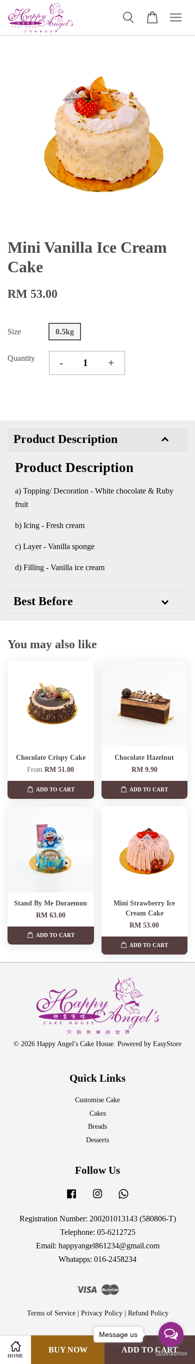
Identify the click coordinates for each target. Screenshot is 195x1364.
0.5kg (65, 331)
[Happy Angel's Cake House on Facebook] (71, 1198)
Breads (97, 1126)
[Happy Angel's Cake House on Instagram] (97, 1198)
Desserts (97, 1140)
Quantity (21, 358)
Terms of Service (51, 1313)
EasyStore (167, 1044)
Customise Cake (97, 1100)
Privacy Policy (101, 1313)
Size (14, 331)
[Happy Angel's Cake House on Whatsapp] (123, 1198)
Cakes (98, 1113)
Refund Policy (148, 1313)
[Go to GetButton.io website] (171, 1353)
